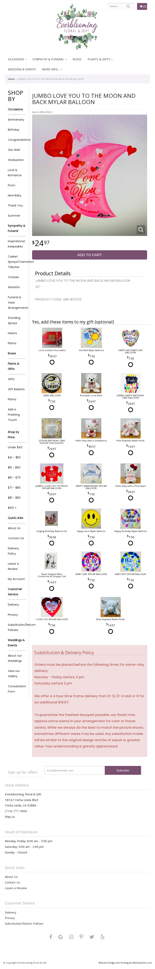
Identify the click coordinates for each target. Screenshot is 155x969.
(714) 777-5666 (16, 811)
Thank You (15, 205)
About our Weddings (15, 658)
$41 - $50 (14, 457)
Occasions (16, 59)
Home (11, 78)
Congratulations (17, 140)
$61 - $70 (14, 478)
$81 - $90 (14, 498)
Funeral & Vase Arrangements (17, 302)
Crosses (13, 277)
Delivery (13, 605)
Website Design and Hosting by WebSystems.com (125, 962)
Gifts (11, 379)
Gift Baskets (16, 389)
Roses (77, 59)
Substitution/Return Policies (17, 627)
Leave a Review (13, 566)
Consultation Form (17, 689)
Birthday (13, 130)
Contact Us (16, 538)
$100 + (12, 508)
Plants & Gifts (99, 59)
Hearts (12, 333)
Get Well (14, 150)
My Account (16, 579)
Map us (10, 817)
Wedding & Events (22, 69)
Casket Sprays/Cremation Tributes (17, 262)
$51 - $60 (14, 467)
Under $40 (15, 447)
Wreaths (14, 287)
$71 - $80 (14, 488)
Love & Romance (15, 172)
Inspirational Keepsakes (16, 243)
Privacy (13, 615)
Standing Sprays (14, 320)
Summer (14, 216)
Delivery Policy (13, 551)
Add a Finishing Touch (14, 414)
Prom (11, 185)
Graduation (16, 160)
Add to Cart (89, 255)
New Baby (14, 195)
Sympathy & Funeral (48, 59)
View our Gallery (14, 673)
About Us (14, 528)
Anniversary (16, 120)
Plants (12, 343)
